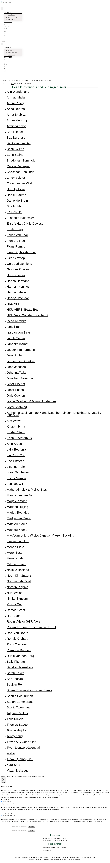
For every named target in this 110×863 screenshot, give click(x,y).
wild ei (11, 753)
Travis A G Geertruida (21, 742)
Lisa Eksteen (15, 461)
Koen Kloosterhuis (19, 438)
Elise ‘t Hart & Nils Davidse (25, 223)
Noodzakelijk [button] (5, 799)
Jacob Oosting (16, 338)
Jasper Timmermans (21, 349)
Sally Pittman (16, 661)
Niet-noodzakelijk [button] (6, 813)
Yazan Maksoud (18, 770)
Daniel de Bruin (17, 200)
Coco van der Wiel (19, 183)
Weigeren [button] (35, 776)
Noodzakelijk (7, 801)
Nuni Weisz (14, 593)
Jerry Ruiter (15, 355)
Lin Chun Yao (16, 455)
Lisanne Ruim (16, 466)
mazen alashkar (18, 541)
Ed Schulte (14, 212)
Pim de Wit (14, 604)
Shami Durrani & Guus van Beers (29, 690)
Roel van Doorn (17, 633)
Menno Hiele (15, 547)
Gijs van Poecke (18, 269)
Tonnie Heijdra (16, 730)
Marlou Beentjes (18, 512)
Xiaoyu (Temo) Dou (20, 759)
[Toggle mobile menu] (1, 76)
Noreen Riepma (17, 587)
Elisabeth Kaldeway (20, 218)
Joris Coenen (16, 395)
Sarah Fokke (15, 673)
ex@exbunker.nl (46, 850)
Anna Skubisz (16, 114)
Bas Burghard (16, 137)
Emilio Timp (15, 229)
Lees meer (41, 776)
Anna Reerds (16, 109)
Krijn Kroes (14, 443)
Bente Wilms (15, 149)
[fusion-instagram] (94, 825)
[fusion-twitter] (92, 825)
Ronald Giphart (17, 638)
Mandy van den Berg (21, 495)
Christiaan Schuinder (21, 172)
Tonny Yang (15, 736)
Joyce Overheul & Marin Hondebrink (31, 401)
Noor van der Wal (19, 581)
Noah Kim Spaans (19, 575)
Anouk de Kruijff (17, 120)
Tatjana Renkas (17, 713)
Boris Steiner (15, 154)
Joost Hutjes (15, 390)
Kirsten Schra (16, 426)
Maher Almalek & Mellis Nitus (27, 489)
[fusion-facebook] (89, 825)
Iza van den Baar (18, 332)
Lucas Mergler (16, 478)
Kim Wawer (14, 421)
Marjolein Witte (17, 501)
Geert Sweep (16, 258)
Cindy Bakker (16, 177)
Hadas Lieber (16, 275)
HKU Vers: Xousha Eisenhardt (27, 315)
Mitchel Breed (16, 564)
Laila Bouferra (16, 449)
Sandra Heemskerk (20, 667)
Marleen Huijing (17, 507)
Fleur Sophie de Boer (21, 252)
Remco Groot (16, 610)
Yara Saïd (13, 764)
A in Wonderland (18, 91)
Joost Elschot (16, 384)
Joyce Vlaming (17, 407)
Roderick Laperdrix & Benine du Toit (31, 627)
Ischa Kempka (16, 321)
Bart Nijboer (15, 132)
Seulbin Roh (15, 684)
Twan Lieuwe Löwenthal (23, 747)
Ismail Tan (14, 326)
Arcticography (16, 126)
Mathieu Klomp (17, 524)
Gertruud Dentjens (19, 263)
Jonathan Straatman (21, 378)
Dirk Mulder (15, 206)
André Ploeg (15, 103)
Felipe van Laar (17, 235)
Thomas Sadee (17, 724)
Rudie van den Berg (20, 656)
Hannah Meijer (17, 292)
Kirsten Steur (16, 432)
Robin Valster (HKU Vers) (24, 621)
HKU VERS (15, 304)
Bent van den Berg (19, 143)
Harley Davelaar (18, 298)
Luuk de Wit (15, 484)
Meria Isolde (15, 558)
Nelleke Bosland (18, 570)
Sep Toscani (15, 679)
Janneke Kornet (17, 344)
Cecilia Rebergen (18, 166)
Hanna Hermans (18, 281)
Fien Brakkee (16, 240)
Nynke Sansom (17, 598)
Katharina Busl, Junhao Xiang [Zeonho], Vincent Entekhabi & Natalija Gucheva (54, 414)
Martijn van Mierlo (19, 518)
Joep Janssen (16, 367)
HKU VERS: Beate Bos (22, 309)
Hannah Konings (18, 286)
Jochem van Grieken (21, 361)
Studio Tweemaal (18, 707)
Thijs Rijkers (15, 719)
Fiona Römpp (16, 246)
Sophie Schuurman (20, 696)
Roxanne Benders (19, 650)
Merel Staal (14, 552)
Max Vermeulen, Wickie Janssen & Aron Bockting (40, 535)
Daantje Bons (16, 189)
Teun (12, 84)
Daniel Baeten (16, 195)
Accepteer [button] (28, 776)
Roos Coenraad (17, 644)
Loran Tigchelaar (18, 472)
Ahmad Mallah (16, 97)
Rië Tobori (14, 615)
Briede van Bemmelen (22, 160)
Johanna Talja (16, 372)
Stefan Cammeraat (20, 701)
